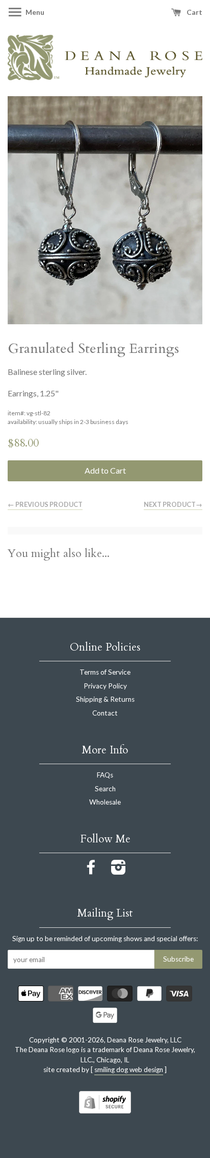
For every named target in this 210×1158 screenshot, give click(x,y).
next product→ (173, 504)
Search (105, 789)
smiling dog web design (128, 1069)
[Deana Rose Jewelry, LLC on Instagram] (118, 870)
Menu (34, 12)
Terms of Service (105, 672)
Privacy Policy (105, 686)
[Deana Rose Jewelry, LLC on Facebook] (91, 870)
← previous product (45, 504)
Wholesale (105, 802)
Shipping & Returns (105, 699)
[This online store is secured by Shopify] (105, 1110)
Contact (105, 713)
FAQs (105, 775)
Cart (193, 12)
